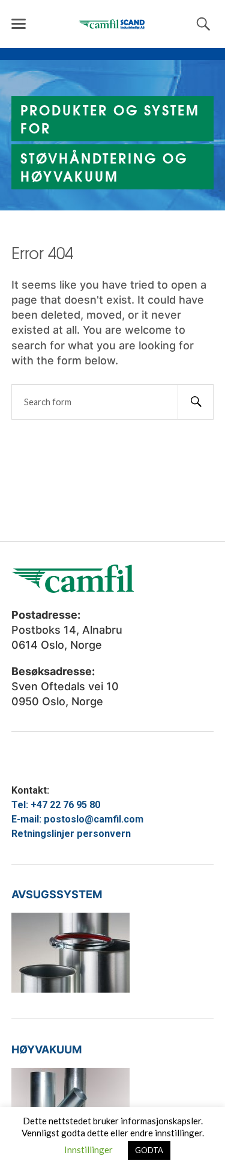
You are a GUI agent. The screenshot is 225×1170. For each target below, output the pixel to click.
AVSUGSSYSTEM (56, 894)
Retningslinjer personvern (71, 833)
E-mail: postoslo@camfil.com (77, 819)
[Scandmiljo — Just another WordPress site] (112, 24)
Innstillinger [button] (88, 1149)
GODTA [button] (149, 1150)
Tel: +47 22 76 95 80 (55, 804)
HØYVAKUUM (46, 1049)
